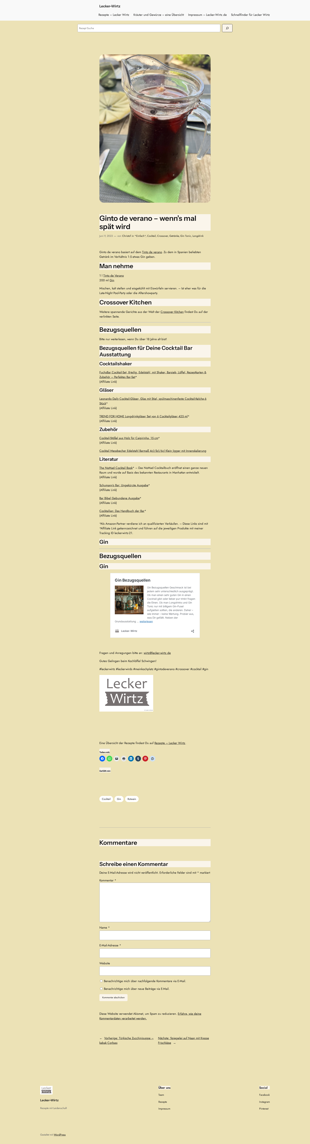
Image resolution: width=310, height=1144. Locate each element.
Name (104, 927)
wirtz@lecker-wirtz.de (157, 653)
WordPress (60, 1134)
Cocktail (151, 236)
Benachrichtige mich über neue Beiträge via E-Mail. (137, 989)
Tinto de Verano (113, 275)
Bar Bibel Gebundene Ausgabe (119, 498)
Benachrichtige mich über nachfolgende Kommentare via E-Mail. (145, 981)
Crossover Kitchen (172, 312)
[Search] (227, 28)
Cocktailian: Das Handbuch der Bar (121, 511)
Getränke (174, 236)
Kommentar (107, 880)
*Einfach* (140, 236)
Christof (126, 236)
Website (104, 963)
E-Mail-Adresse (110, 945)
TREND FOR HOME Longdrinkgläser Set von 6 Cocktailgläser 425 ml (143, 416)
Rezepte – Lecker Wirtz (169, 743)
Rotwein (132, 799)
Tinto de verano (152, 252)
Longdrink (197, 236)
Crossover (162, 236)
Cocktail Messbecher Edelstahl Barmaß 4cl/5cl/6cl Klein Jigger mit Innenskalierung (152, 451)
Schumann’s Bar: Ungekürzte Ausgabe (123, 485)
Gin (112, 280)
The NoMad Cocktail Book (116, 468)
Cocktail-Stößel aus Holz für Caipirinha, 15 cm (128, 438)
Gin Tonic (185, 236)
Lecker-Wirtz (109, 6)
